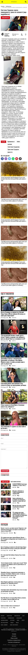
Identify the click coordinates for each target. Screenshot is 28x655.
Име (2, 438)
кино (18, 620)
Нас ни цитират (4, 622)
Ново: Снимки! (4, 625)
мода (17, 622)
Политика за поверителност (8, 629)
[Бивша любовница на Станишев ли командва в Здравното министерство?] (6, 502)
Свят (23, 615)
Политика (3, 618)
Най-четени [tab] (5, 481)
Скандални (19, 618)
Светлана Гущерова (13, 147)
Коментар (3, 449)
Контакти (14, 636)
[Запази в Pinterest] (16, 158)
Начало (2, 6)
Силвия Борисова (6, 35)
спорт (23, 620)
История (12, 620)
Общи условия (14, 638)
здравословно (4, 620)
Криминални (11, 618)
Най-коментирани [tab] (16, 481)
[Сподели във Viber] (5, 158)
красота (10, 152)
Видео (12, 622)
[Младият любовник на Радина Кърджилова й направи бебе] (6, 495)
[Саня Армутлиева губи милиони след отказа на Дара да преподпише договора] (14, 382)
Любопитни (8, 6)
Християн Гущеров (13, 149)
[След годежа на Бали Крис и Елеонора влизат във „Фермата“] (14, 403)
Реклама (14, 633)
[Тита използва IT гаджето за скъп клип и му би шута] (14, 425)
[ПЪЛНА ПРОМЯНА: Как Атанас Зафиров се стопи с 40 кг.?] (6, 488)
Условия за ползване (21, 629)
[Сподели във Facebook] (2, 158)
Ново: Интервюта (14, 625)
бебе (18, 141)
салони (10, 144)
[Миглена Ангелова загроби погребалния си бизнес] (6, 510)
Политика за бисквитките (14, 642)
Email (2, 443)
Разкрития (9, 615)
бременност (11, 141)
